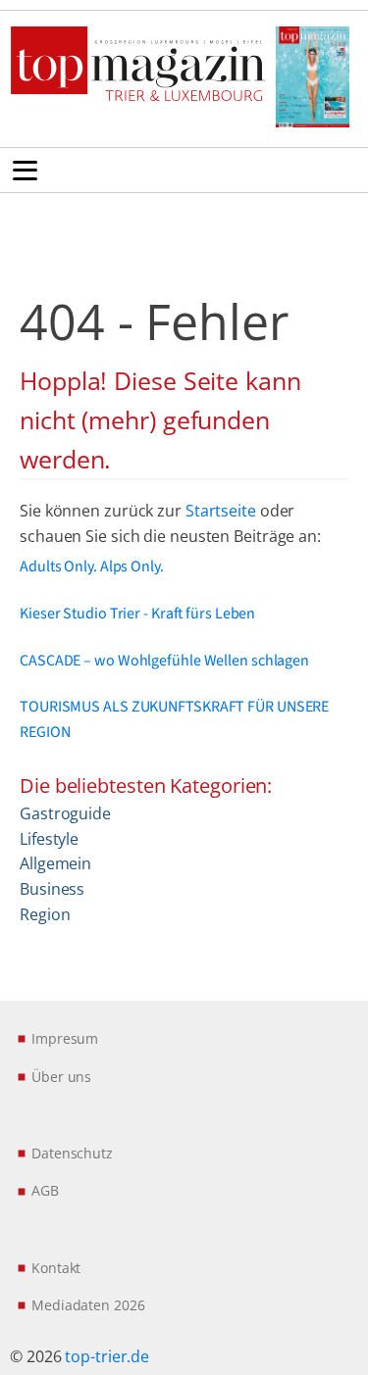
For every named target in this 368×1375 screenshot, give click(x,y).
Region (45, 914)
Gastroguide (65, 813)
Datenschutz (72, 1153)
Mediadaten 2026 (88, 1305)
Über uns (61, 1076)
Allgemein (55, 863)
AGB (45, 1190)
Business (52, 889)
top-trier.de (107, 1356)
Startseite (220, 510)
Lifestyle (49, 839)
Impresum (64, 1038)
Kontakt (55, 1267)
